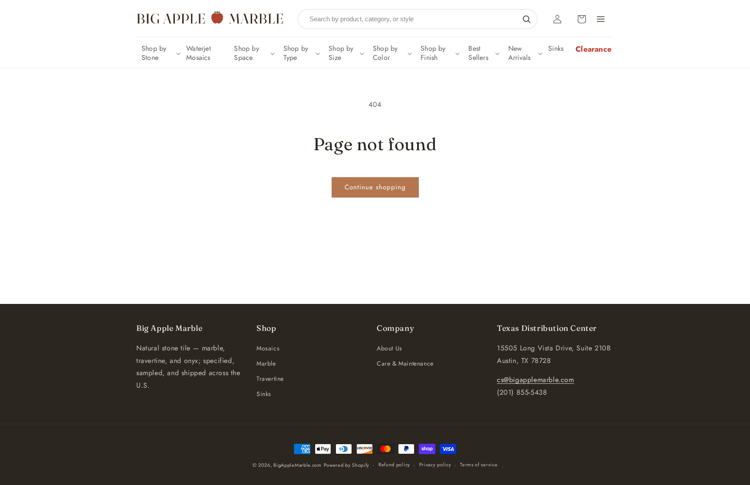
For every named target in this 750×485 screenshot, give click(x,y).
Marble (266, 363)
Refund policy (394, 464)
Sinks (264, 393)
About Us (389, 348)
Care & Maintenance (405, 363)
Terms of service (478, 464)
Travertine (270, 378)
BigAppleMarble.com (297, 465)
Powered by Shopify (347, 465)
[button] (160, 53)
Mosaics (268, 348)
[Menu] (600, 19)
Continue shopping (375, 187)
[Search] (526, 19)
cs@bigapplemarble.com (535, 380)
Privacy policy (435, 464)
